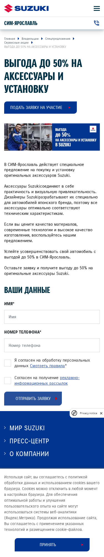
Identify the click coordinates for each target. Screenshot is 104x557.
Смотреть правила (47, 365)
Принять (48, 544)
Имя (8, 303)
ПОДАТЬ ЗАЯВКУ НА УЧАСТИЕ (36, 107)
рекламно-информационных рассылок (47, 380)
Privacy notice (88, 413)
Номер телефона (22, 332)
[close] (101, 413)
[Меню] (97, 8)
